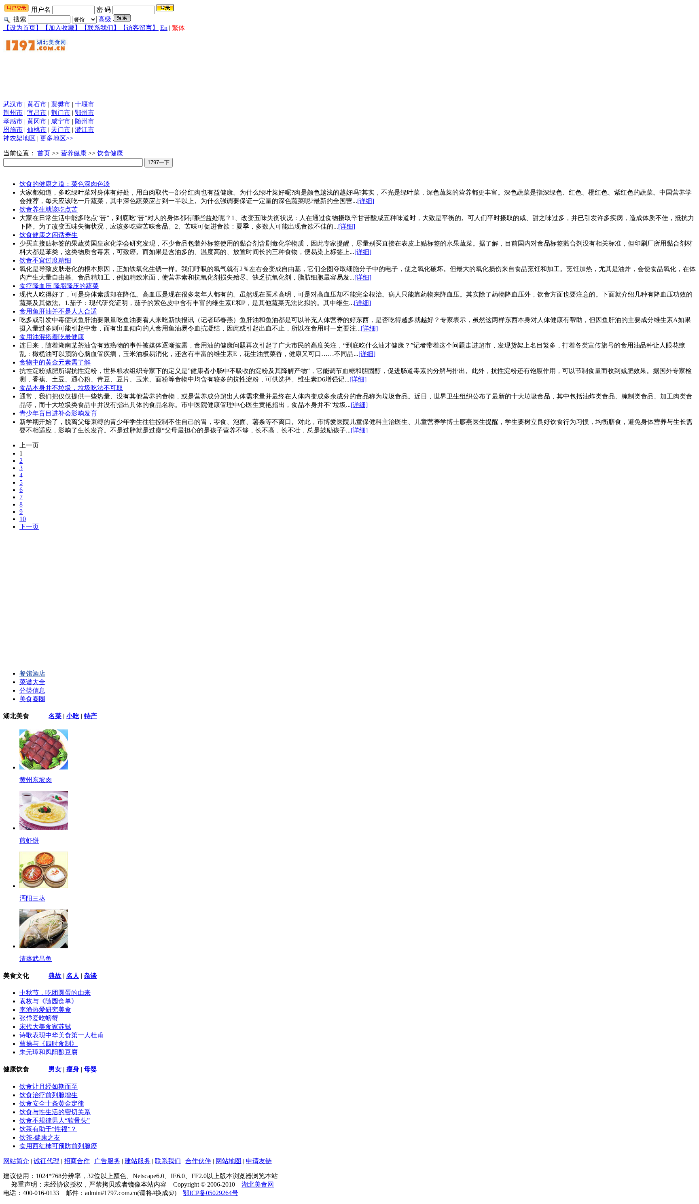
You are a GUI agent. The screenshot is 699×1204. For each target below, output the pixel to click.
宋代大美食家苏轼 (45, 1026)
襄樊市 (60, 104)
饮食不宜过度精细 (45, 260)
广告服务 (107, 1160)
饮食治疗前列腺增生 (48, 1095)
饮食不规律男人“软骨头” (54, 1120)
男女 (55, 1069)
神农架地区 (19, 138)
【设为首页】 (22, 27)
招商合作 (77, 1160)
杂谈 (90, 975)
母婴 (90, 1069)
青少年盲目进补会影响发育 (58, 413)
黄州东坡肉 (35, 779)
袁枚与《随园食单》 (48, 1001)
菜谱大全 (32, 681)
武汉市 (13, 104)
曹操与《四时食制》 (48, 1043)
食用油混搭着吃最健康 (51, 336)
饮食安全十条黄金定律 (51, 1103)
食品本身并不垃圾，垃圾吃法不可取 (71, 387)
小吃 (72, 715)
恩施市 (13, 129)
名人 (72, 975)
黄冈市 (37, 121)
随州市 (84, 121)
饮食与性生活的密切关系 (55, 1112)
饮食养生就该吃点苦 (48, 209)
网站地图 (228, 1160)
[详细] (365, 200)
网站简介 (16, 1160)
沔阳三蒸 (32, 898)
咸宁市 (60, 121)
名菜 (55, 715)
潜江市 (84, 129)
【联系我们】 (100, 27)
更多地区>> (56, 138)
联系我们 (168, 1160)
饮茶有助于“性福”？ (48, 1129)
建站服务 (137, 1160)
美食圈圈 (32, 698)
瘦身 (72, 1069)
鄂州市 (84, 112)
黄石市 (37, 104)
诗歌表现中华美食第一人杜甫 (61, 1035)
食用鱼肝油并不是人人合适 (58, 311)
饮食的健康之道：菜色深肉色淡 (64, 183)
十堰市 (84, 104)
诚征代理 (46, 1160)
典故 (55, 975)
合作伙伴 (198, 1160)
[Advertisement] (150, 75)
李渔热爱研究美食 (45, 1009)
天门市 (60, 129)
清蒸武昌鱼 (35, 958)
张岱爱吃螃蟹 (38, 1018)
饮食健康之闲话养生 (48, 234)
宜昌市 (37, 112)
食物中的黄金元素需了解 (55, 362)
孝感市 (13, 121)
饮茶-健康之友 (39, 1137)
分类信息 (32, 690)
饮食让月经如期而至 (48, 1086)
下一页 (29, 526)
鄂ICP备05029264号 (210, 1192)
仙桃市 (37, 129)
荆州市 (13, 112)
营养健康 (74, 153)
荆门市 (60, 112)
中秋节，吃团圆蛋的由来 (55, 992)
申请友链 (259, 1160)
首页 (43, 153)
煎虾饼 (29, 840)
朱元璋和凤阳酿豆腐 (48, 1052)
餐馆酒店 (32, 673)
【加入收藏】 (61, 27)
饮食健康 (110, 153)
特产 (90, 715)
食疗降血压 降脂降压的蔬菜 (59, 285)
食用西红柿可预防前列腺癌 (58, 1146)
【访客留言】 (139, 27)
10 (22, 518)
